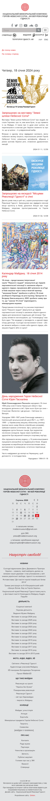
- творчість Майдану (24, 700)
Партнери (25, 747)
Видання (27, 35)
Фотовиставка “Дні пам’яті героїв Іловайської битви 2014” (24, 580)
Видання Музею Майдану (24, 613)
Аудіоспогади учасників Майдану (24, 666)
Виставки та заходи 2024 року (24, 623)
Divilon (32, 795)
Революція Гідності (24, 693)
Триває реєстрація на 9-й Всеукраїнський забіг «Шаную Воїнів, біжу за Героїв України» (24, 586)
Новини (24, 563)
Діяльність (24, 601)
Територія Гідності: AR (22, 39)
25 (17, 518)
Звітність (25, 753)
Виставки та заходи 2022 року (24, 630)
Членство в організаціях (25, 750)
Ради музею (25, 743)
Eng (46, 39)
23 (37, 515)
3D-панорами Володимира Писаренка (24, 670)
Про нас (25, 735)
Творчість (24, 723)
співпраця (7, 35)
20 (25, 515)
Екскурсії (39, 35)
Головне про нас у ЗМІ (25, 760)
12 (21, 512)
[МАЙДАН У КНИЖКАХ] (24, 730)
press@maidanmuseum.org (25, 535)
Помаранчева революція (24, 690)
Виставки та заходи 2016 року (24, 650)
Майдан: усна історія (24, 710)
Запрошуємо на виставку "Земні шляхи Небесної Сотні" (21, 114)
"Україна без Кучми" (24, 686)
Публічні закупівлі (25, 757)
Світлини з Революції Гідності (24, 663)
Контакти (25, 740)
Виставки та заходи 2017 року (24, 646)
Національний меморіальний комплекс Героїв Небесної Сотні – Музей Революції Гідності (25, 16)
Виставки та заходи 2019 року (24, 640)
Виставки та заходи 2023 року (24, 626)
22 (33, 515)
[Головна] (25, 7)
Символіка (24, 727)
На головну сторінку (10, 53)
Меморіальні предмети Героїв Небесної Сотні (24, 720)
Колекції (24, 705)
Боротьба (24, 717)
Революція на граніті (24, 683)
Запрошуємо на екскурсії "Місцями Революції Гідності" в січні (22, 195)
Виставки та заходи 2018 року (24, 643)
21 (29, 515)
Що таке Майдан (24, 678)
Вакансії (25, 763)
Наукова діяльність (24, 610)
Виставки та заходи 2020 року (24, 636)
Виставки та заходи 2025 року (24, 620)
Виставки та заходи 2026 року (24, 616)
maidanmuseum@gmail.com (25, 529)
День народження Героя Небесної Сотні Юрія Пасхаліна (22, 398)
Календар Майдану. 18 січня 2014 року (22, 274)
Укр (40, 39)
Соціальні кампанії (24, 606)
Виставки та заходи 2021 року (24, 633)
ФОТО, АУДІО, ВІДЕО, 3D (24, 658)
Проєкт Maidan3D (24, 673)
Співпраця (25, 767)
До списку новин (9, 50)
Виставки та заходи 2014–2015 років (24, 653)
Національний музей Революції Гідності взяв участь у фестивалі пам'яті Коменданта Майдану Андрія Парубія (24, 594)
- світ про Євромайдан (24, 697)
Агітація (24, 713)
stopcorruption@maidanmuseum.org (25, 542)
